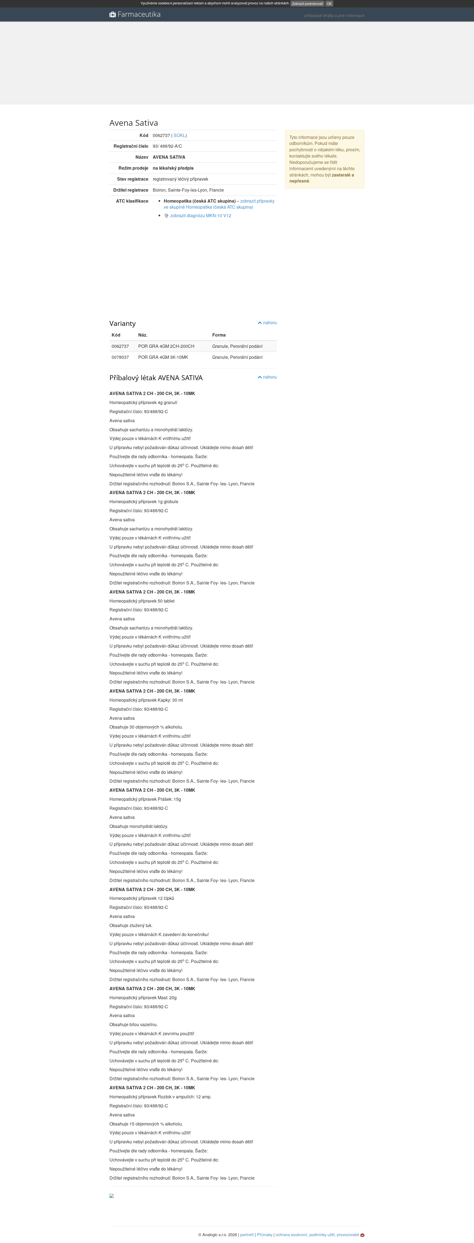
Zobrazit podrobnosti (307, 3)
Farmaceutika (139, 14)
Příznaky (264, 1234)
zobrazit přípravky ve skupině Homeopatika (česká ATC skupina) (219, 204)
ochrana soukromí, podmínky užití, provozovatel (317, 1234)
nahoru (269, 323)
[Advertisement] (237, 62)
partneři (247, 1234)
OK (329, 3)
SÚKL (179, 135)
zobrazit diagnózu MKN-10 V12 (200, 215)
